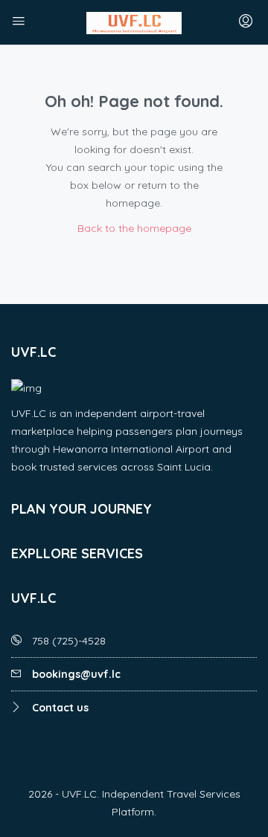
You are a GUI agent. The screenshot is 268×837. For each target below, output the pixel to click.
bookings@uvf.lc (76, 674)
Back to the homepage (134, 228)
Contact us (60, 707)
